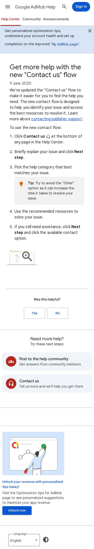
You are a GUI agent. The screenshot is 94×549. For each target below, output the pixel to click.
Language (20, 534)
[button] (7, 7)
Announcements (56, 19)
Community (31, 19)
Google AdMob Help (35, 7)
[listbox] (24, 540)
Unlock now (17, 510)
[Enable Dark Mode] (46, 539)
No (57, 313)
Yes (34, 313)
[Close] (90, 31)
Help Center (10, 19)
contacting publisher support (56, 119)
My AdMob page (65, 44)
